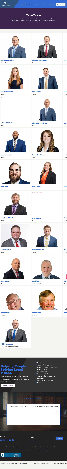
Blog (41, 4)
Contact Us (51, 4)
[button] (5, 414)
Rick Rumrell (5, 312)
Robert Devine (6, 281)
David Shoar (36, 281)
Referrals (46, 4)
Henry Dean (36, 312)
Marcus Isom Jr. (6, 155)
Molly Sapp (36, 186)
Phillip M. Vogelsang (39, 123)
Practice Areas (24, 4)
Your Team (31, 4)
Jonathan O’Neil (7, 218)
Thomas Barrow (38, 250)
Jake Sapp (4, 186)
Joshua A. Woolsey (7, 60)
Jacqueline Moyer (38, 155)
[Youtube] (10, 440)
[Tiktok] (13, 440)
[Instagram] (4, 440)
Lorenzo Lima (6, 250)
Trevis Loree (36, 218)
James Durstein (6, 123)
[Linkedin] (7, 440)
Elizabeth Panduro (7, 92)
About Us (37, 4)
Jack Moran (36, 92)
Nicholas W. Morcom (39, 60)
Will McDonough (7, 344)
